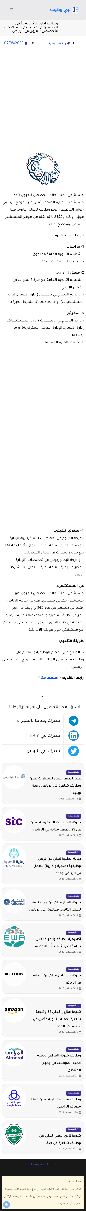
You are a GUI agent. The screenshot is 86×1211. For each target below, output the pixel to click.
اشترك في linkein (43, 736)
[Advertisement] (43, 98)
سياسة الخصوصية (43, 1164)
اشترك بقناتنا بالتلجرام (39, 721)
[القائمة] (12, 10)
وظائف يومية (57, 43)
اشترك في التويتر (44, 751)
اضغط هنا (49, 678)
